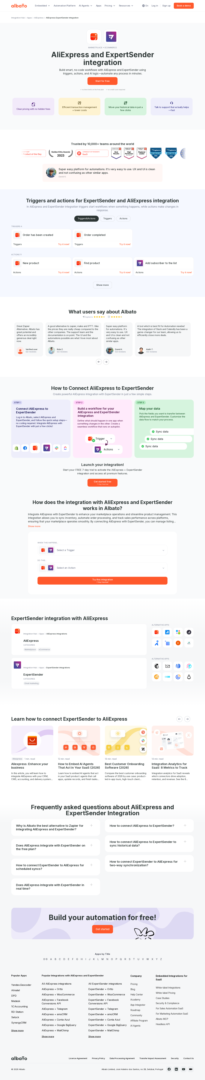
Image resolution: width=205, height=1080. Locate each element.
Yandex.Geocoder (21, 984)
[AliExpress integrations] (156, 632)
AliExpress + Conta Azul (56, 1019)
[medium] (191, 1069)
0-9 (45, 959)
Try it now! (63, 244)
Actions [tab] (123, 218)
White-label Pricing (165, 992)
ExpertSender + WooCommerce (106, 994)
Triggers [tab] (107, 218)
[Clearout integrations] (156, 677)
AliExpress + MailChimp (55, 1030)
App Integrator (137, 1004)
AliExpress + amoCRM (54, 1014)
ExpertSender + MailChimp (103, 1030)
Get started (102, 929)
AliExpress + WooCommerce (58, 994)
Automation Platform (65, 5)
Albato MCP (162, 1019)
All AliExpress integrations (56, 983)
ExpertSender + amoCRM (103, 1014)
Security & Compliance (167, 1003)
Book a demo (184, 5)
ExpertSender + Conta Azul (104, 1019)
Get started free (102, 482)
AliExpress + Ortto (52, 989)
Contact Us (188, 1058)
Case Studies (162, 998)
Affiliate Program (139, 1020)
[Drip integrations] (189, 677)
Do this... (42, 560)
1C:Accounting (19, 1006)
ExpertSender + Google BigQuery (107, 1025)
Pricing (133, 984)
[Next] (106, 362)
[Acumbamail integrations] (167, 666)
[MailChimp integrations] (156, 666)
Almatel (15, 990)
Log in (155, 5)
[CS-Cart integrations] (167, 643)
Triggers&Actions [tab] (86, 218)
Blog (132, 989)
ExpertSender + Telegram (103, 1008)
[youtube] (184, 1069)
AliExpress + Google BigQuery (59, 1025)
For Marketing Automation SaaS (172, 1013)
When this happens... (48, 543)
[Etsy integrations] (178, 643)
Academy (135, 999)
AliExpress (39, 18)
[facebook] (169, 1069)
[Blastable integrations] (189, 666)
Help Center (136, 994)
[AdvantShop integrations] (167, 632)
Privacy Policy (98, 1058)
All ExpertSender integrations (105, 983)
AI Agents (135, 1025)
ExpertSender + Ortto (100, 989)
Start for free (102, 81)
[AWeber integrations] (178, 666)
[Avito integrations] (178, 632)
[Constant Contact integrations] (178, 677)
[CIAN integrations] (156, 643)
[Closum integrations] (167, 677)
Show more (102, 285)
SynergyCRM (18, 1022)
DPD (14, 995)
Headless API (163, 1024)
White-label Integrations (168, 987)
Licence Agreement (78, 1058)
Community (136, 1015)
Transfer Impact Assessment (152, 1058)
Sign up (166, 5)
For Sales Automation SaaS (169, 1008)
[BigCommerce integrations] (189, 632)
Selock (15, 1017)
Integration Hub (18, 18)
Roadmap (135, 1010)
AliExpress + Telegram (55, 1008)
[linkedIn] (176, 1069)
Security (175, 1058)
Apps (98, 5)
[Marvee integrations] (189, 643)
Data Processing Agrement (122, 1058)
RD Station (17, 1011)
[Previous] (99, 362)
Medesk (15, 1001)
